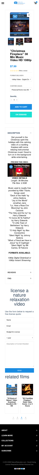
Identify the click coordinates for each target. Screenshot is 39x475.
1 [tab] (13, 417)
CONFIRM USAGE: (16, 86)
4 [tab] (25, 417)
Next (29, 41)
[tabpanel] (12, 398)
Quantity (13, 96)
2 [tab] (17, 417)
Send (19, 370)
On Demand (21, 114)
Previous (9, 41)
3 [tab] (21, 417)
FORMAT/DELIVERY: (17, 75)
